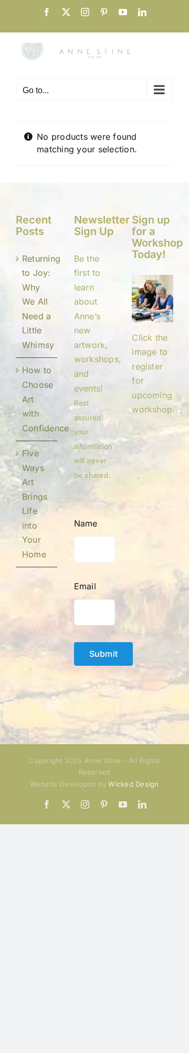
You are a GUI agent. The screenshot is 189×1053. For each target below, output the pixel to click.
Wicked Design (133, 784)
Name (86, 523)
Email (85, 586)
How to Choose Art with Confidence (37, 399)
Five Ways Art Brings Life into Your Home (34, 503)
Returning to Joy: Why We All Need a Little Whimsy (37, 301)
